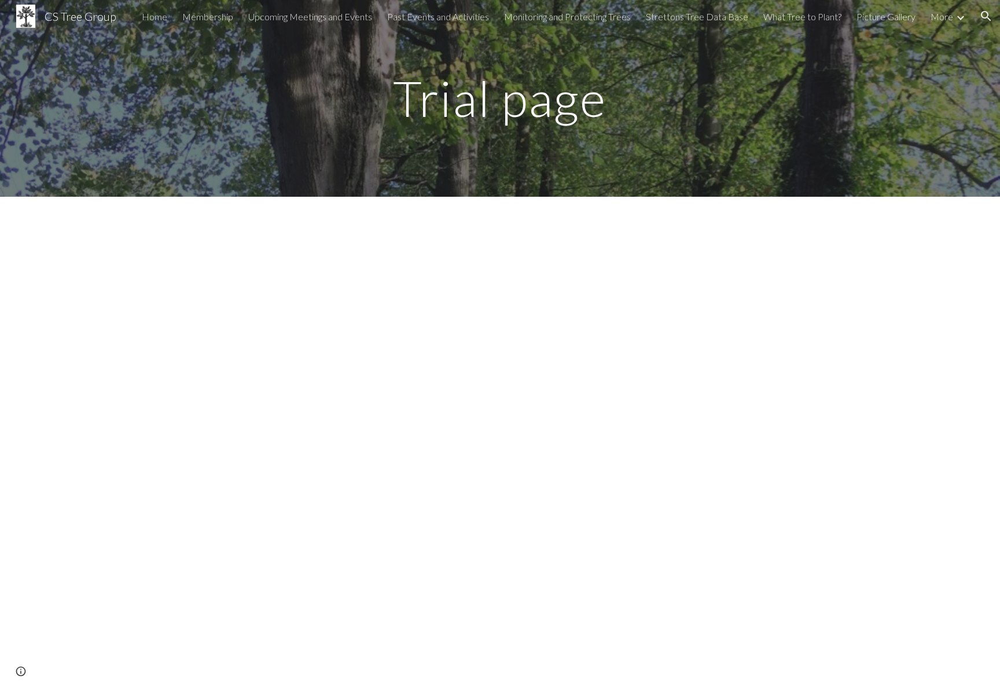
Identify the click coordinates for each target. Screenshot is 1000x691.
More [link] (942, 16)
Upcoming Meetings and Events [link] (310, 16)
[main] (500, 98)
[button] (986, 16)
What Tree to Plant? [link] (802, 16)
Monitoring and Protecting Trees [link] (567, 16)
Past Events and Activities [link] (438, 16)
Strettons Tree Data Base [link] (697, 16)
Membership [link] (207, 16)
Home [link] (154, 16)
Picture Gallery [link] (886, 16)
